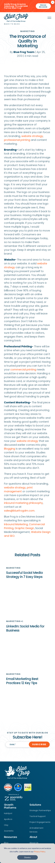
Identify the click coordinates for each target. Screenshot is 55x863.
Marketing (27, 31)
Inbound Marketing (16, 524)
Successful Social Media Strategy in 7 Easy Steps (24, 574)
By (22, 52)
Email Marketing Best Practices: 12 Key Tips (22, 681)
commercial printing (23, 369)
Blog (6, 842)
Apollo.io (8, 819)
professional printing (17, 140)
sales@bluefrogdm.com (19, 510)
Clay (6, 825)
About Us (34, 842)
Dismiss (27, 857)
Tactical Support (38, 816)
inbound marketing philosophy (23, 503)
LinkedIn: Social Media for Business (25, 628)
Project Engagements (40, 822)
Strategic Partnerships (40, 810)
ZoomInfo (8, 831)
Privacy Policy (39, 851)
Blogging (9, 448)
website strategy (32, 136)
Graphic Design (24, 528)
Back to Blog (12, 24)
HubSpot (8, 813)
